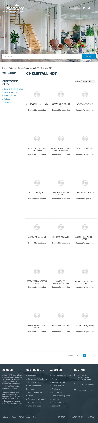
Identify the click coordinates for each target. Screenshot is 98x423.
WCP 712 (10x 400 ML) (84, 148)
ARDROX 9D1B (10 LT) (37, 193)
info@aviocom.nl (85, 390)
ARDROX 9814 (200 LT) (61, 325)
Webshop (12, 68)
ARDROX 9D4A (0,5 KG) (37, 237)
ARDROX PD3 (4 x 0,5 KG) (84, 193)
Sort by (77, 81)
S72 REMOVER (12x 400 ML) (37, 104)
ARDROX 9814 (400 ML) (85, 326)
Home (4, 68)
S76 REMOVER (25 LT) (85, 104)
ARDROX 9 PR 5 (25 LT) (61, 237)
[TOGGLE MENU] (94, 8)
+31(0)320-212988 (86, 385)
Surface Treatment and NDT (28, 68)
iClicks (35, 417)
